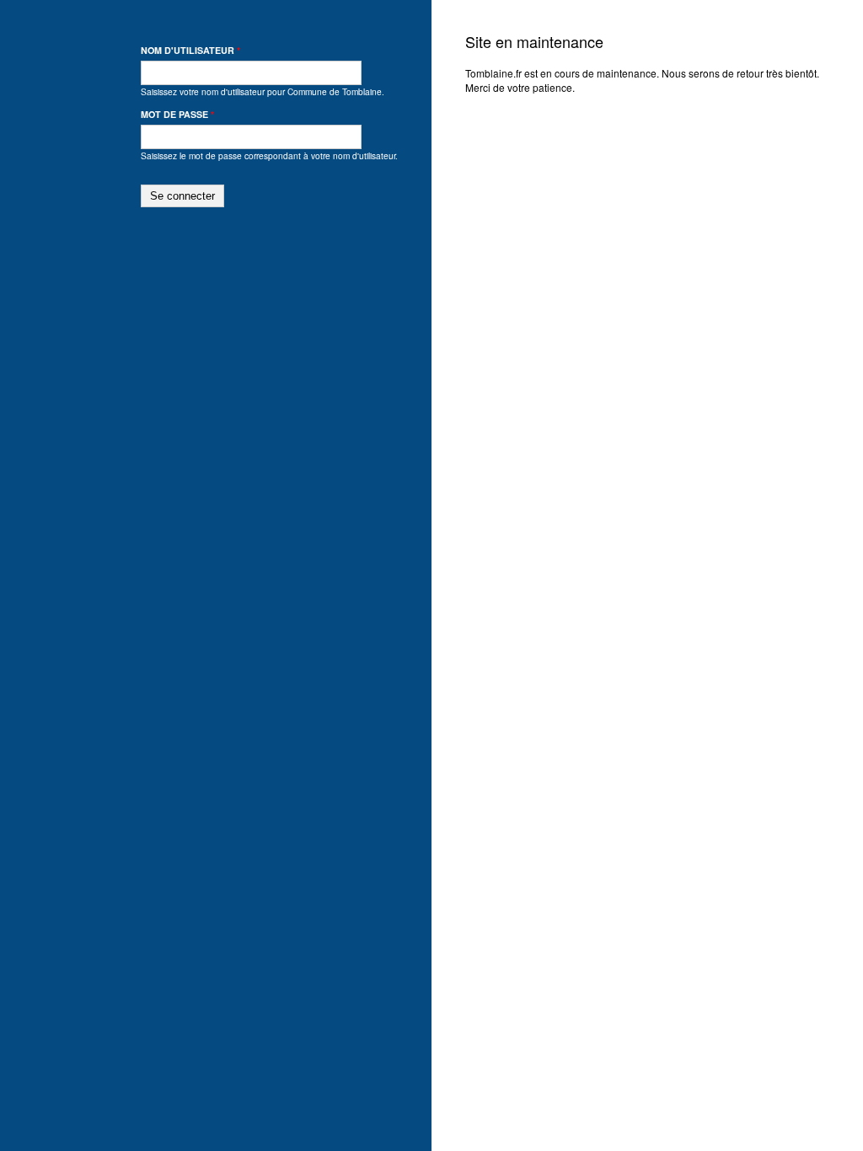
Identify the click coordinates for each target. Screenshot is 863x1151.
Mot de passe (177, 114)
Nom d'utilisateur (190, 50)
